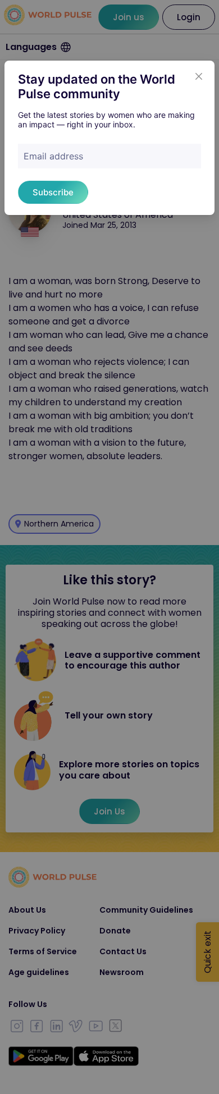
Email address (53, 156)
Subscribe (53, 192)
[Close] (199, 76)
